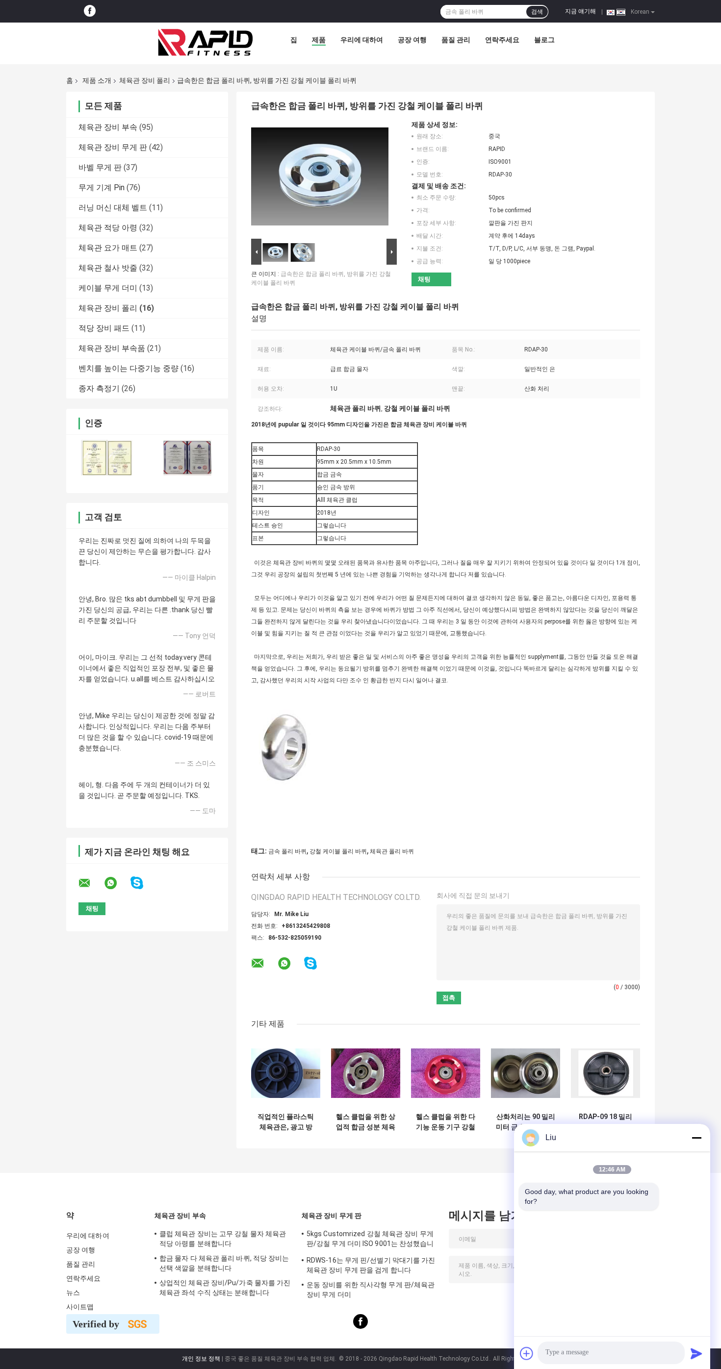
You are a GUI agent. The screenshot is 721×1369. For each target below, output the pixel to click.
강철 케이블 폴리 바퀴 (338, 851)
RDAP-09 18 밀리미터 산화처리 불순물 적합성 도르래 (606, 1122)
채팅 (424, 279)
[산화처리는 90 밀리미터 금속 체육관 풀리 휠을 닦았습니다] (525, 1073)
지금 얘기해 (580, 11)
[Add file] (527, 1353)
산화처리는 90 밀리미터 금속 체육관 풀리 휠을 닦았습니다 (525, 1122)
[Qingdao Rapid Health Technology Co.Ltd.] (205, 42)
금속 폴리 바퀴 (287, 851)
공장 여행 (412, 40)
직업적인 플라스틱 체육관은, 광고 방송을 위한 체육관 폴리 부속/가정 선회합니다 (285, 1122)
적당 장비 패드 (103, 328)
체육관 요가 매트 (107, 247)
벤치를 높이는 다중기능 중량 (128, 368)
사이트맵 (80, 1307)
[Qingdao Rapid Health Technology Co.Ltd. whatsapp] (116, 883)
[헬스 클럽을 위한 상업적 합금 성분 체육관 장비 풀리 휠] (365, 1073)
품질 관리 (455, 40)
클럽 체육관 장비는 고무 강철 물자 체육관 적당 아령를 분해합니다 (222, 1238)
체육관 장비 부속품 (111, 348)
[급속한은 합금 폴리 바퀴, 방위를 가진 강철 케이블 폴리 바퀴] (319, 178)
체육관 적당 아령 (107, 227)
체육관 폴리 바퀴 (392, 851)
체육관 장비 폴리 (144, 80)
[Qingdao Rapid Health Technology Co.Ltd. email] (90, 883)
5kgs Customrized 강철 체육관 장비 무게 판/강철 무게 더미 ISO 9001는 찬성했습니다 (370, 1240)
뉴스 (73, 1292)
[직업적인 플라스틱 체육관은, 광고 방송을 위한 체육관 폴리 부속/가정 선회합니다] (285, 1073)
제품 (319, 40)
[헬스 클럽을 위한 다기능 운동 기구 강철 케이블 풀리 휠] (445, 1073)
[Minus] (696, 1138)
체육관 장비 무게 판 (112, 147)
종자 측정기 (99, 388)
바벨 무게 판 (100, 167)
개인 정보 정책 (201, 1358)
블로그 (544, 40)
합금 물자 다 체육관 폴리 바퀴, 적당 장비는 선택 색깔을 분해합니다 (224, 1263)
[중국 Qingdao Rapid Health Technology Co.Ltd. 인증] (106, 457)
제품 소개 (96, 80)
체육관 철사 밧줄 (107, 268)
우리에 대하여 (361, 40)
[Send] (696, 1353)
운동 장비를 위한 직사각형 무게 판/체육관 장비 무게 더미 (371, 1289)
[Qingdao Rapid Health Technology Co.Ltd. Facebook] (90, 11)
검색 (537, 11)
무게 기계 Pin (101, 187)
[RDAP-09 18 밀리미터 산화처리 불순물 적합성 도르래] (605, 1073)
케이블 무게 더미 (107, 288)
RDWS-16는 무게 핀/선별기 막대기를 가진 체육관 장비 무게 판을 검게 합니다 (371, 1265)
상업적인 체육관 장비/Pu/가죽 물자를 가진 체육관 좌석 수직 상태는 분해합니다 (224, 1287)
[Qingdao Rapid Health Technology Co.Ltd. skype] (142, 883)
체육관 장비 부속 (107, 127)
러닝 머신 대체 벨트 (112, 207)
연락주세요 (502, 40)
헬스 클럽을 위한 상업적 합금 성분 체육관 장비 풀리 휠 (365, 1122)
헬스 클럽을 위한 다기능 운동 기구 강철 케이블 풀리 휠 (445, 1122)
